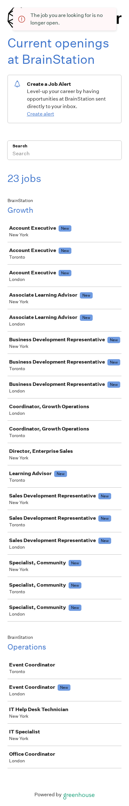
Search (20, 146)
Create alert (40, 114)
